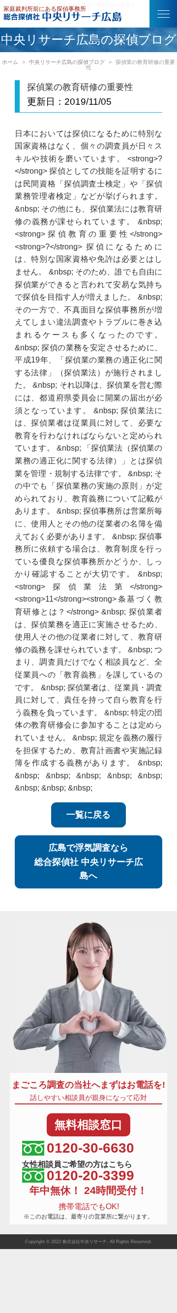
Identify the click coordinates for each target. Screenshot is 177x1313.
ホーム (10, 62)
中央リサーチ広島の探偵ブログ (67, 62)
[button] (163, 14)
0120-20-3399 (90, 1175)
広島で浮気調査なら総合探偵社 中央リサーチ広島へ (88, 862)
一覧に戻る (88, 815)
